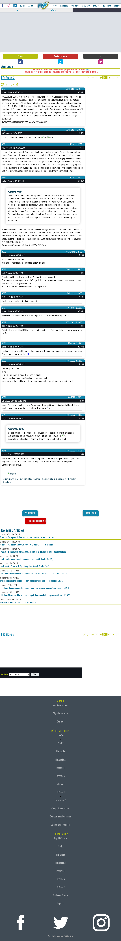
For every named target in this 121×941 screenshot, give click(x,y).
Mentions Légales (60, 705)
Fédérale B (60, 783)
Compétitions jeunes (60, 808)
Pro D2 (61, 743)
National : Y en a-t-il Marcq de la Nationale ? (18, 601)
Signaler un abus (60, 713)
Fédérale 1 (60, 767)
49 (109, 78)
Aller (34, 674)
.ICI (27, 354)
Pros (54, 5)
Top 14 (61, 735)
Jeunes (116, 5)
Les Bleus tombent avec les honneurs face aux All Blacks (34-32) (26, 557)
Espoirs (60, 903)
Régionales (86, 5)
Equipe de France (60, 895)
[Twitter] (20, 61)
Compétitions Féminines (60, 816)
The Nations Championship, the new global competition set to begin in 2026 (31, 579)
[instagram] (101, 921)
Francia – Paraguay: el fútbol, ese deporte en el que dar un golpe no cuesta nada (33, 550)
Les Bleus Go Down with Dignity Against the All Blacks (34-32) (25, 564)
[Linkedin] (100, 61)
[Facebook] (100, 56)
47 (101, 78)
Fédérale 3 (60, 792)
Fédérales (74, 5)
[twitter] (60, 921)
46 (96, 78)
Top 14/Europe (60, 838)
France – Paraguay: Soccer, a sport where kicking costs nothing (26, 543)
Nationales (64, 5)
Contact (60, 721)
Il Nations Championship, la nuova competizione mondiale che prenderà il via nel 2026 (35, 593)
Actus (30, 5)
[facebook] (20, 921)
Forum (22, 5)
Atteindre (4, 674)
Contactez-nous (60, 56)
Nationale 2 (60, 759)
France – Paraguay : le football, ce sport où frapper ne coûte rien (27, 536)
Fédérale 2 (8, 78)
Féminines (107, 5)
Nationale (60, 751)
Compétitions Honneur (60, 824)
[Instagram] (60, 61)
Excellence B (60, 800)
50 (113, 78)
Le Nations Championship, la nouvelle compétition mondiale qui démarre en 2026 (33, 572)
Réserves (96, 5)
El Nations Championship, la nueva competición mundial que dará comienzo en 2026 (34, 586)
